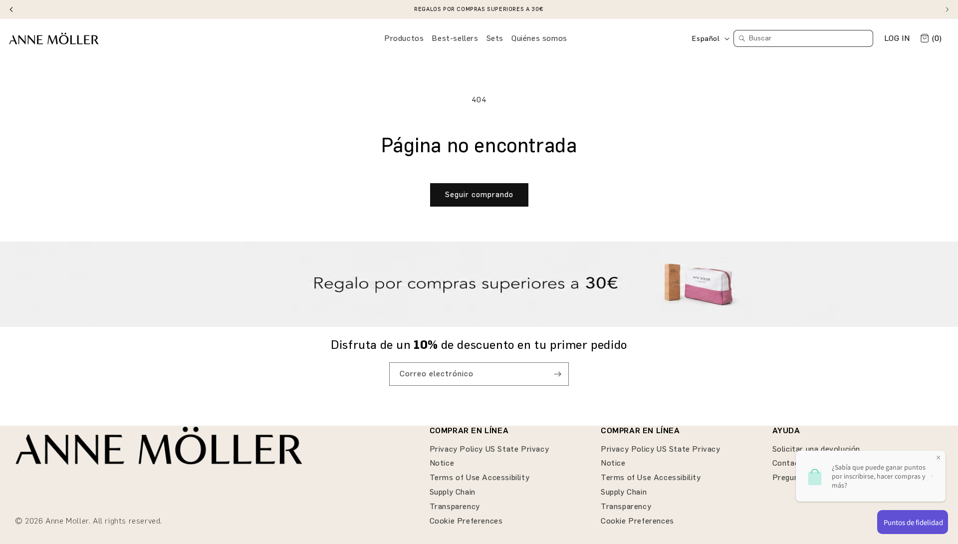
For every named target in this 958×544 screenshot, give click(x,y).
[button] (404, 38)
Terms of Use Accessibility (480, 477)
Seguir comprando (479, 194)
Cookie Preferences (466, 521)
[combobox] (803, 38)
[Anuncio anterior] (11, 9)
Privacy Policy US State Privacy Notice (489, 456)
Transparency (455, 506)
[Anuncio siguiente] (947, 9)
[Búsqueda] (742, 38)
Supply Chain (453, 492)
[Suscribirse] (557, 374)
